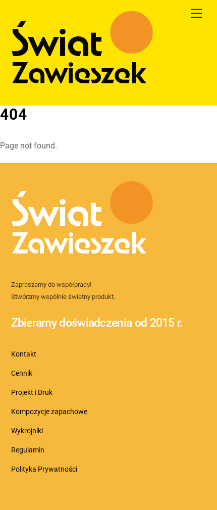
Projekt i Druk (31, 392)
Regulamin (27, 450)
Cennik (21, 373)
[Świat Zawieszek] (82, 87)
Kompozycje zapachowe (49, 411)
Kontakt (23, 354)
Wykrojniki (27, 431)
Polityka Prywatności (44, 469)
